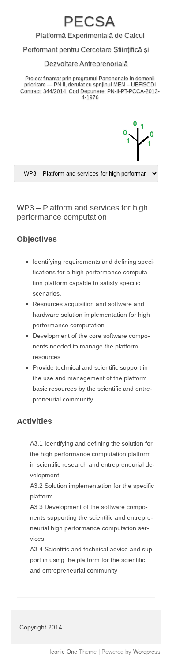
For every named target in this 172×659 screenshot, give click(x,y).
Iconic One (63, 651)
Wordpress (147, 651)
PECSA (89, 21)
